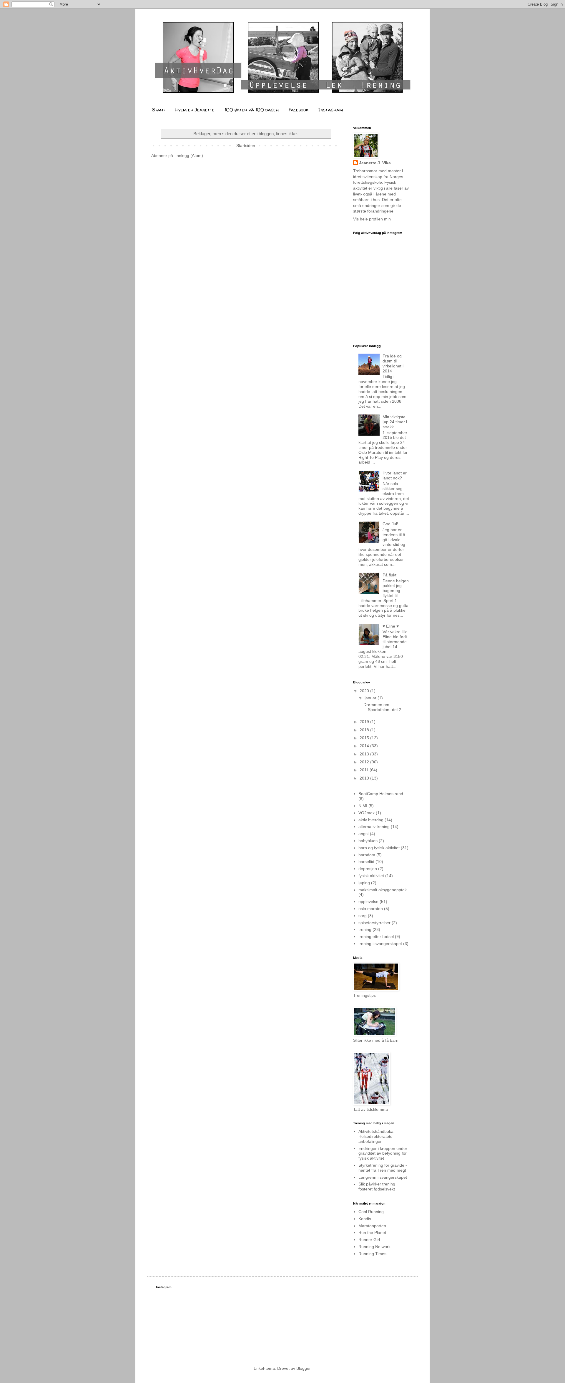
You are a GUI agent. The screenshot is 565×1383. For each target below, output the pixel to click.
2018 (365, 730)
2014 (365, 745)
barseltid (366, 861)
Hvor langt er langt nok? (395, 475)
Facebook (298, 109)
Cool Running (371, 1211)
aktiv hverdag (370, 819)
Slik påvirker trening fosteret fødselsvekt (376, 1186)
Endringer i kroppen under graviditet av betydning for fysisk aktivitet (382, 1153)
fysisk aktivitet (371, 875)
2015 (365, 737)
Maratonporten (372, 1225)
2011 (365, 769)
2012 (365, 762)
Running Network (374, 1246)
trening (364, 929)
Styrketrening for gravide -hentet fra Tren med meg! (382, 1168)
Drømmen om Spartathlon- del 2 (382, 707)
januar (371, 697)
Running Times (372, 1253)
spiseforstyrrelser (374, 922)
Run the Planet (372, 1232)
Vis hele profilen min (372, 219)
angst (363, 833)
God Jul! (390, 523)
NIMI (362, 805)
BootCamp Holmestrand (380, 793)
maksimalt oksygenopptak (382, 889)
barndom (366, 854)
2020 (365, 690)
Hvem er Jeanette (195, 109)
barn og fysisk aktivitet (379, 847)
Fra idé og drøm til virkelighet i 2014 (393, 363)
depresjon (367, 868)
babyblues (368, 840)
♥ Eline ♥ (391, 626)
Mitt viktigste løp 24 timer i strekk (395, 421)
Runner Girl (369, 1239)
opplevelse (368, 901)
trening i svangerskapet (380, 943)
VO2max (366, 812)
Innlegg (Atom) (189, 155)
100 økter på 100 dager (252, 109)
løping (364, 882)
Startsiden (245, 145)
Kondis (364, 1218)
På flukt (389, 575)
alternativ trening (374, 826)
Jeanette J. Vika (375, 162)
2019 (365, 721)
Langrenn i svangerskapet (382, 1177)
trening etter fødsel (376, 936)
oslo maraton (370, 908)
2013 (365, 754)
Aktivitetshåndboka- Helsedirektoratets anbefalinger (376, 1136)
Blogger (303, 1368)
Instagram (330, 109)
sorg (362, 915)
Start (158, 109)
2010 (365, 778)
